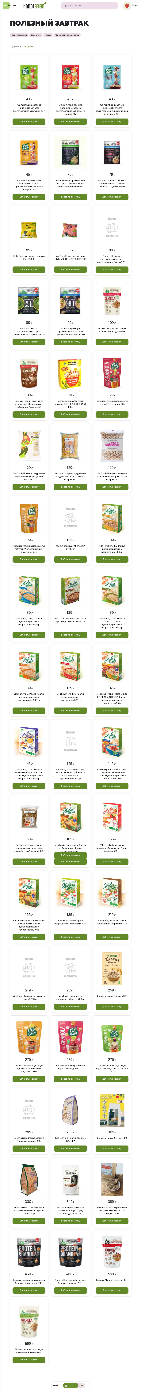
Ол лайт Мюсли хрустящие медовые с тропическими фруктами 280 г (29, 1069)
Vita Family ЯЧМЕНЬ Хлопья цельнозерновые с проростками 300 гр (70, 697)
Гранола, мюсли (19, 35)
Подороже (28, 46)
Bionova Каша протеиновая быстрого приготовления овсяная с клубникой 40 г (112, 183)
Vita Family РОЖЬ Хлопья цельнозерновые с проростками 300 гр (112, 549)
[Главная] (36, 5)
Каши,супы (36, 35)
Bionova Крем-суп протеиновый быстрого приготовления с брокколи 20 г (29, 331)
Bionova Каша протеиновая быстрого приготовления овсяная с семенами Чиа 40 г (70, 183)
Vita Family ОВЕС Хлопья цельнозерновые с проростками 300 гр (29, 621)
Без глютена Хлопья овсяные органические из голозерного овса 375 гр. (28, 1210)
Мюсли (48, 35)
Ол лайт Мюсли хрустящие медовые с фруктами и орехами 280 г (112, 1069)
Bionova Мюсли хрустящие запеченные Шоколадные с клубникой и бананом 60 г (29, 404)
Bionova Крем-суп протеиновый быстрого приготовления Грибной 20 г (70, 331)
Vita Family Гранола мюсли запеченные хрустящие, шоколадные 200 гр (70, 1210)
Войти (135, 5)
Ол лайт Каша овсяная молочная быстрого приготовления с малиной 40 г (29, 108)
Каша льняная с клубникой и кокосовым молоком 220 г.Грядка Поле (112, 1210)
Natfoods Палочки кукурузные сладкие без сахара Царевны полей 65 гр (29, 476)
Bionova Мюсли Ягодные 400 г (112, 1280)
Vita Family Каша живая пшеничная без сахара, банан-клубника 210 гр (112, 848)
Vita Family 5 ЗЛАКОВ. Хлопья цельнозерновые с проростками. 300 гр (29, 697)
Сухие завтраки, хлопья (67, 35)
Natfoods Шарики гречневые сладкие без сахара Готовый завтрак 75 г (112, 476)
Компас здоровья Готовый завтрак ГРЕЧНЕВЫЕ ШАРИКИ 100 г (70, 404)
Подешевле (15, 46)
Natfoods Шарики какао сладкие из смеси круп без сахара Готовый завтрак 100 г (29, 848)
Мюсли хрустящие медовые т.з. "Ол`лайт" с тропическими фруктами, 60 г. (29, 549)
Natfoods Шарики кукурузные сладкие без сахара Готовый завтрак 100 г (70, 476)
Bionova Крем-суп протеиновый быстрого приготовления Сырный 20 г (112, 259)
